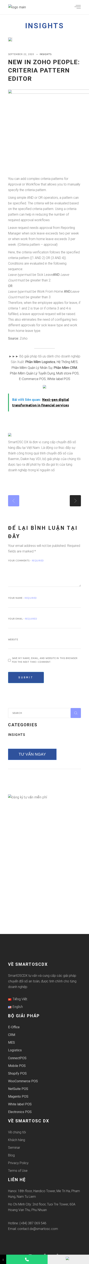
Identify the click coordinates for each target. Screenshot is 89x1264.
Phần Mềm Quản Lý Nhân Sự (32, 368)
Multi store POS (67, 373)
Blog (11, 1155)
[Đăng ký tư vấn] (68, 1259)
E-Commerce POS (32, 379)
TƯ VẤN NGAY (32, 754)
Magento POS (18, 1096)
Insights (44, 26)
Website (13, 639)
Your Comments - (26, 560)
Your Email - (22, 618)
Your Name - (22, 598)
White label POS (58, 379)
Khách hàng (16, 1140)
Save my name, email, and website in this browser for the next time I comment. (44, 660)
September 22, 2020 (21, 54)
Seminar (14, 1148)
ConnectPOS (17, 1058)
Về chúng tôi (17, 1132)
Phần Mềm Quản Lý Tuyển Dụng (32, 373)
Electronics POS (20, 1112)
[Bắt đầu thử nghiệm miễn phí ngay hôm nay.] (44, 386)
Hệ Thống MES (67, 362)
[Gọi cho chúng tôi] (27, 1259)
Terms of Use (18, 1171)
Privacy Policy (18, 1163)
